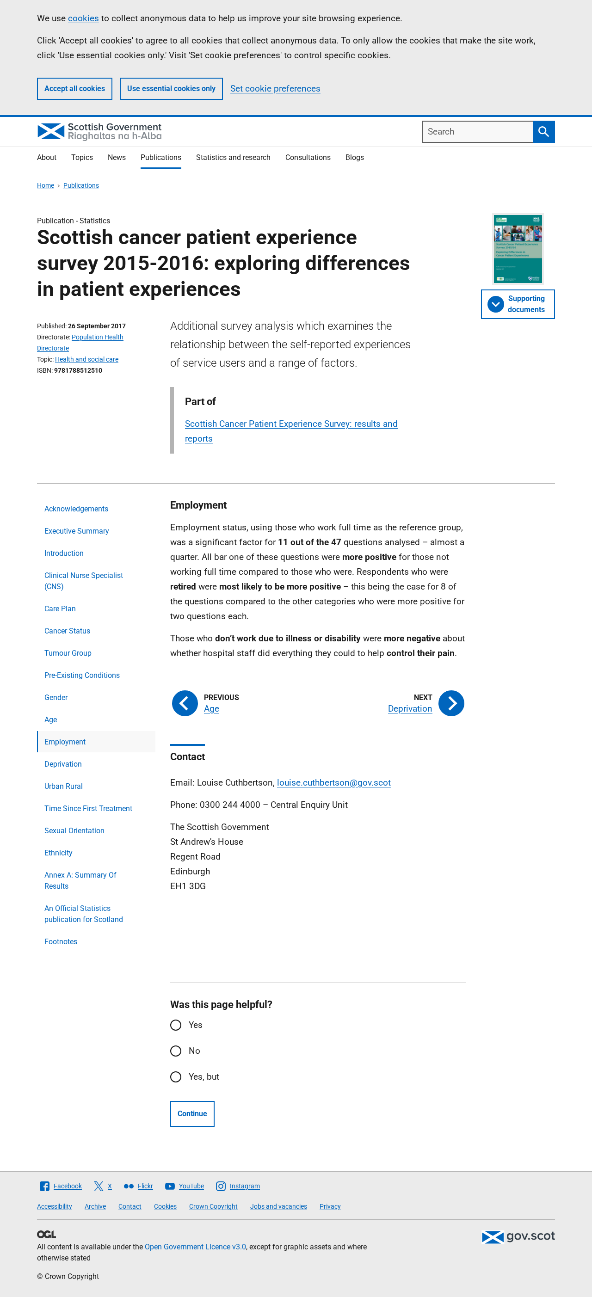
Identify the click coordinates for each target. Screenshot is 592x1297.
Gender (56, 697)
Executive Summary (76, 531)
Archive (95, 1206)
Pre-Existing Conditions (82, 675)
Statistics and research (233, 157)
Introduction (64, 553)
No (194, 1050)
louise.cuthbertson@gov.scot (334, 782)
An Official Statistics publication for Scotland (83, 914)
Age (50, 719)
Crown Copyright (213, 1206)
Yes (196, 1025)
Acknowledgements (76, 508)
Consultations (308, 157)
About (46, 157)
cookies (83, 18)
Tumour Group (68, 653)
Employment (65, 742)
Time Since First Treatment (88, 808)
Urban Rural (63, 786)
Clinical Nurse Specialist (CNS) (83, 581)
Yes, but (204, 1076)
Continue (192, 1113)
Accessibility (54, 1206)
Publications (161, 157)
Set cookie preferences (275, 88)
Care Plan (60, 608)
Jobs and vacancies (278, 1206)
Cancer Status (67, 631)
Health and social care (86, 359)
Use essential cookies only (171, 88)
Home (45, 185)
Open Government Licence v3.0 (195, 1246)
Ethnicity (58, 852)
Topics (82, 157)
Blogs (354, 157)
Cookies (165, 1206)
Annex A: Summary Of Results (80, 881)
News (117, 157)
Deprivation (63, 764)
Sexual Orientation (74, 830)
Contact (130, 1206)
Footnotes (60, 941)
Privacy (330, 1206)
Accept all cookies (74, 88)
